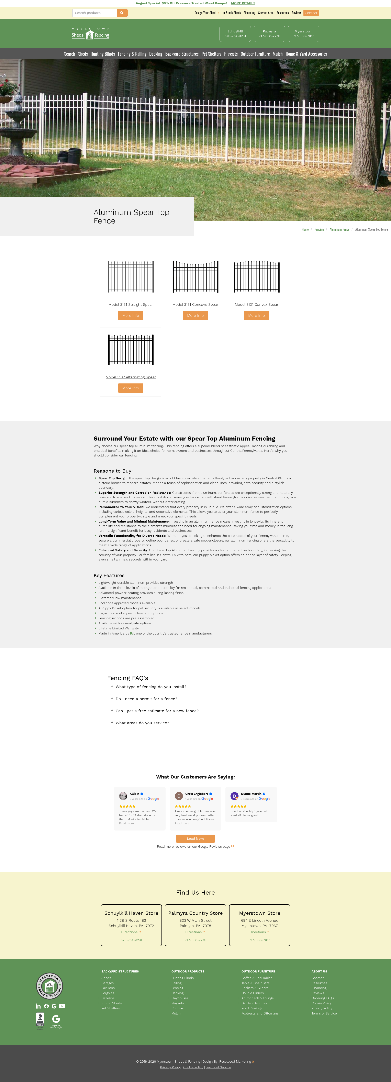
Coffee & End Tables (257, 978)
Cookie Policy (322, 1003)
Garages (107, 983)
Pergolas (107, 993)
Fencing (319, 229)
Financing (249, 12)
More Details (243, 3)
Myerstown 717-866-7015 (303, 33)
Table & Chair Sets (255, 983)
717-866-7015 (259, 940)
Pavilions (108, 988)
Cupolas (177, 1008)
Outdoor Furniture (255, 53)
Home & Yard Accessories (306, 53)
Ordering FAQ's (323, 998)
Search (69, 53)
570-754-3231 (131, 940)
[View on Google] (123, 796)
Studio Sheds (111, 1003)
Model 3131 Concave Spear (195, 304)
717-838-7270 (195, 940)
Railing (176, 983)
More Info (130, 315)
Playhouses (179, 998)
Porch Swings (252, 1008)
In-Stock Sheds (232, 12)
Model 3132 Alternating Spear (131, 377)
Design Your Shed (204, 13)
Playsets (231, 53)
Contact (311, 13)
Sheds (106, 978)
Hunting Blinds (103, 53)
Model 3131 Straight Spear (131, 304)
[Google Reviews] (54, 1006)
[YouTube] (62, 1006)
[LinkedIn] (39, 1006)
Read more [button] (126, 823)
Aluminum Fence (339, 229)
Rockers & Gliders (255, 988)
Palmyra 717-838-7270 (269, 33)
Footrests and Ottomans (260, 1013)
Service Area (265, 12)
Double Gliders (253, 993)
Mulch (278, 53)
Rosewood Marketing (235, 1061)
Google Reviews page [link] (214, 846)
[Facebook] (46, 1006)
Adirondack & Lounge (258, 998)
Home (305, 229)
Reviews (296, 12)
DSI (132, 633)
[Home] (90, 33)
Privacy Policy (322, 1008)
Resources (283, 12)
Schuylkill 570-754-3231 (235, 33)
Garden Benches (254, 1003)
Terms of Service (324, 1013)
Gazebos (107, 998)
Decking (155, 53)
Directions (129, 932)
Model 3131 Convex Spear (256, 304)
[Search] (122, 13)
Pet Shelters (211, 53)
